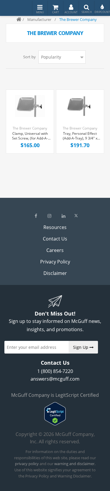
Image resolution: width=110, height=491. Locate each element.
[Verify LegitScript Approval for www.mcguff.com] (55, 423)
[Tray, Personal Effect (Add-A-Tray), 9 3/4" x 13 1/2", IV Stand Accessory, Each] (80, 106)
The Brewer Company (30, 128)
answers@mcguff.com (55, 379)
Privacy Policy (55, 261)
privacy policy (27, 463)
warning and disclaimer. (74, 463)
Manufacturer (39, 19)
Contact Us (55, 238)
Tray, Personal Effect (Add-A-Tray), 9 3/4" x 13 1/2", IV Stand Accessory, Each (80, 136)
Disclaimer (55, 273)
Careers (55, 250)
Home (16, 19)
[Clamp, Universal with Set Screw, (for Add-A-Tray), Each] (30, 106)
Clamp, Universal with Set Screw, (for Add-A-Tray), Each (30, 136)
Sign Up (81, 347)
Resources (55, 227)
